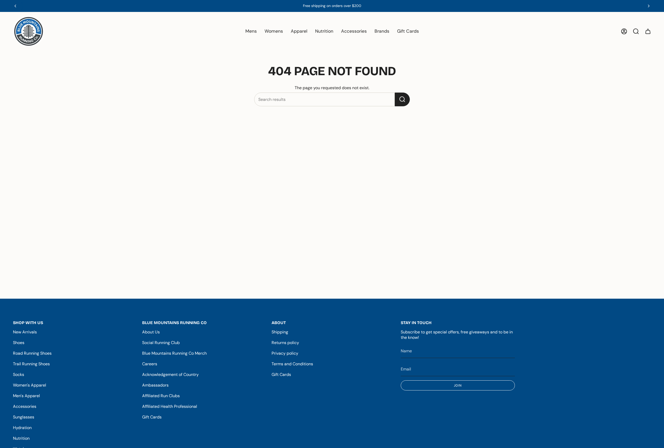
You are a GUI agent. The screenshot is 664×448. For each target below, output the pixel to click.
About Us (151, 332)
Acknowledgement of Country (170, 374)
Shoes (18, 342)
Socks (18, 374)
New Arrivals (25, 332)
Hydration (22, 427)
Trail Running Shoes (31, 364)
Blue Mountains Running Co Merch (174, 353)
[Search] (402, 99)
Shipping (280, 332)
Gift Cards (152, 417)
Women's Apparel (29, 385)
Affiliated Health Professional (169, 406)
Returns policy (285, 342)
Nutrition (21, 438)
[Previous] (15, 6)
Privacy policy (285, 353)
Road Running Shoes (32, 353)
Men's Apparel (26, 395)
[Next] (648, 6)
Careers (149, 364)
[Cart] (648, 31)
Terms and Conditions (292, 364)
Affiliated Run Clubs (161, 395)
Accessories (24, 406)
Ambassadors (155, 385)
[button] (251, 31)
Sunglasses (23, 417)
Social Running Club (161, 342)
